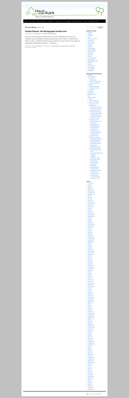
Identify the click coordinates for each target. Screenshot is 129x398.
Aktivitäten (90, 32)
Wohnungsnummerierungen (96, 138)
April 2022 (90, 232)
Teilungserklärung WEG (96, 142)
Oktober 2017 (91, 300)
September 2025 (91, 194)
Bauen (89, 37)
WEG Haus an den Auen (94, 137)
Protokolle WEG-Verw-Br (96, 115)
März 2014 (90, 352)
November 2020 (91, 252)
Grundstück (90, 53)
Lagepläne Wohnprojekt (94, 86)
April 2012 (90, 382)
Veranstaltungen (91, 69)
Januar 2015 (90, 340)
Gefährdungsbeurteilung (96, 143)
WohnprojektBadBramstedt (49, 33)
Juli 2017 (90, 303)
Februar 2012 (90, 386)
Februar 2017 (90, 311)
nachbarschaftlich (64, 46)
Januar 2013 (90, 375)
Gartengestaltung (91, 48)
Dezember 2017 (91, 297)
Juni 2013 (90, 367)
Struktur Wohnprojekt (95, 140)
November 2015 (91, 327)
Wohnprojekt (72, 46)
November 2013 (91, 359)
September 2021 (91, 241)
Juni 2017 (90, 305)
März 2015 (90, 336)
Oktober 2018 (91, 284)
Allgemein (90, 34)
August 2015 (90, 330)
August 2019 (90, 270)
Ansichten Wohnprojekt (94, 88)
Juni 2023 (90, 219)
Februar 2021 (90, 249)
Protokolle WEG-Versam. (96, 111)
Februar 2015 (90, 338)
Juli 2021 (90, 243)
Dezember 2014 (91, 341)
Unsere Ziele (91, 78)
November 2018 (91, 283)
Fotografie (90, 46)
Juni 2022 (90, 230)
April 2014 (90, 351)
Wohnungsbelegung (95, 167)
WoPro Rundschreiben (94, 100)
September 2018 (91, 286)
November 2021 (91, 238)
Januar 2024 (90, 211)
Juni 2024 (90, 208)
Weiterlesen (54, 43)
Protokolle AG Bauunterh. (96, 116)
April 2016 (90, 321)
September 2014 (91, 344)
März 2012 (90, 384)
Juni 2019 (90, 273)
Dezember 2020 (91, 251)
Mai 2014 (90, 349)
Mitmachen (90, 62)
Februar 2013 (90, 373)
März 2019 (90, 278)
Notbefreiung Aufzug (95, 157)
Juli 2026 (90, 184)
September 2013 (91, 362)
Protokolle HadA (92, 105)
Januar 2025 (90, 200)
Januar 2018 (90, 295)
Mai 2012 (90, 381)
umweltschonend (91, 65)
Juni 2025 (90, 197)
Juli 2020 (90, 256)
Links (85, 21)
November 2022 (91, 224)
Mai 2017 (90, 306)
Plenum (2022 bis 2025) (94, 102)
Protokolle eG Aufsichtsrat (96, 108)
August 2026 (90, 183)
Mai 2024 (90, 210)
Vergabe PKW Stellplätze (96, 170)
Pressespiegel (67, 21)
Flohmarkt (90, 45)
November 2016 (91, 314)
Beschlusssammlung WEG (96, 113)
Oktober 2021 (91, 240)
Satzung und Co (94, 122)
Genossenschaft (91, 51)
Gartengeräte (93, 154)
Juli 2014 (90, 346)
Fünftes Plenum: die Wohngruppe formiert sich (46, 31)
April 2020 (90, 260)
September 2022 (91, 226)
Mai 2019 (90, 275)
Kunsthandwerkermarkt (93, 61)
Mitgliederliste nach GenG (96, 121)
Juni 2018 (90, 291)
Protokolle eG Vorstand (95, 110)
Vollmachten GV (94, 129)
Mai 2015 (90, 335)
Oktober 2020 (91, 254)
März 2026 (90, 187)
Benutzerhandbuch (94, 175)
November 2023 (91, 214)
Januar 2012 (90, 387)
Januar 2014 (90, 356)
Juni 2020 (90, 257)
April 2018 (90, 292)
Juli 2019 (90, 271)
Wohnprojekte (91, 70)
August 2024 (90, 206)
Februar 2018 (90, 294)
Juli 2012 (90, 379)
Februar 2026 (90, 189)
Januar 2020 (90, 264)
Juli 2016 (90, 319)
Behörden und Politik (92, 38)
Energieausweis (94, 145)
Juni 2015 (90, 333)
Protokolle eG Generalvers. (96, 107)
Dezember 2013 (91, 357)
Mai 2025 (90, 199)
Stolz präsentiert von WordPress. (95, 394)
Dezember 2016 (91, 313)
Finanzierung (58, 21)
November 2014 (91, 343)
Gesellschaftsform (93, 80)
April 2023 (90, 221)
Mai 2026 (90, 186)
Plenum (90, 99)
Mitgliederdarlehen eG (95, 126)
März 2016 (90, 322)
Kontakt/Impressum (77, 21)
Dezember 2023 (91, 213)
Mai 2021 (90, 246)
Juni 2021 (90, 245)
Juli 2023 (90, 218)
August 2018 (90, 287)
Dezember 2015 (91, 325)
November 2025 (91, 192)
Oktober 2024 (91, 205)
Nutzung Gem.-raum (95, 173)
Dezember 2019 (91, 265)
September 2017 (91, 302)
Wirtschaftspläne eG (95, 127)
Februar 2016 (90, 324)
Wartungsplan (93, 165)
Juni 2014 (90, 348)
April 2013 (90, 370)
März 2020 (90, 262)
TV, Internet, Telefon (95, 178)
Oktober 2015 (91, 329)
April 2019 (90, 276)
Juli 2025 (90, 195)
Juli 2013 (90, 365)
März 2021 (90, 248)
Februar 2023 (90, 222)
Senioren (90, 64)
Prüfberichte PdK (94, 135)
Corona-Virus (91, 40)
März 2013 (90, 371)
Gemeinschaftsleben (92, 50)
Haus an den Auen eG (93, 119)
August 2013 (90, 363)
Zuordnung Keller (94, 168)
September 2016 (91, 317)
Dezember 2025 (91, 191)
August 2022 (90, 227)
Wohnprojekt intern (93, 21)
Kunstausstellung (91, 59)
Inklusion (90, 56)
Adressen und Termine (95, 176)
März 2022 (90, 233)
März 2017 (90, 310)
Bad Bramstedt (55, 46)
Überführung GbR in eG (96, 146)
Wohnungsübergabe (95, 134)
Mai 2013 (90, 368)
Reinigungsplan (94, 164)
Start (26, 21)
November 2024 (91, 203)
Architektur (50, 21)
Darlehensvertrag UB (95, 130)
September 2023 (91, 216)
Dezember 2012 (91, 376)
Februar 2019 (90, 279)
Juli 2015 (90, 332)
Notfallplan (93, 156)
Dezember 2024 (91, 202)
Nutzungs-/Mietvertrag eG (96, 132)
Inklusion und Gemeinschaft (95, 81)
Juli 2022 (90, 229)
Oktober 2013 (91, 360)
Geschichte (32, 21)
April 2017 (90, 308)
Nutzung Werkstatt (94, 162)
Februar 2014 (90, 354)
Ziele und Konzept (41, 21)
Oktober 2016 (91, 316)
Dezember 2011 (91, 389)
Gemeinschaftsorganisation (94, 148)
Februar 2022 (90, 235)
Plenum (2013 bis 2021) (94, 103)
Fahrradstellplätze (94, 172)
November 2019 (91, 267)
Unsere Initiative (38, 46)
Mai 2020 (90, 259)
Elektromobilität (91, 42)
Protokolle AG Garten (95, 118)
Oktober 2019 (91, 268)
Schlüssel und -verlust (95, 159)
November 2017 (91, 298)
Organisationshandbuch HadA (97, 153)
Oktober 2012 (91, 378)
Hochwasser (90, 54)
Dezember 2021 (91, 237)
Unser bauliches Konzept (94, 83)
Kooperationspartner (92, 57)
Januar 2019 (90, 281)
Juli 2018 (90, 289)
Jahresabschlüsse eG (95, 124)
